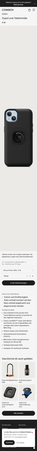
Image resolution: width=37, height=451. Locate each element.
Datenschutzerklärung (17, 252)
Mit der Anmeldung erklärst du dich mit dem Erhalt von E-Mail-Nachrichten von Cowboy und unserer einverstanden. (18, 251)
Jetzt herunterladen (18, 244)
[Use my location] (8, 237)
